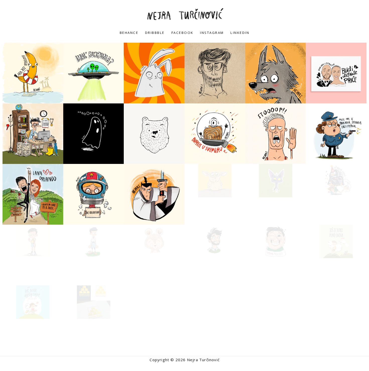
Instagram (212, 32)
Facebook (182, 32)
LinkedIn (239, 32)
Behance (129, 32)
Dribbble (155, 32)
